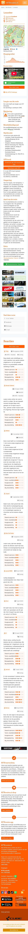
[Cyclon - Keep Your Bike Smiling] (8, 289)
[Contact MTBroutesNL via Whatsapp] (15, 876)
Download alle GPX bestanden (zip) (14, 163)
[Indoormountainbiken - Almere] (8, 278)
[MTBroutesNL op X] (9, 892)
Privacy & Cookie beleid (8, 882)
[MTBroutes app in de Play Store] (6, 904)
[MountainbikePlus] (8, 300)
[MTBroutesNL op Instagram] (5, 892)
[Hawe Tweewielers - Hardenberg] (20, 294)
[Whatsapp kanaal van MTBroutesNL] (15, 892)
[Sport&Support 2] (8, 305)
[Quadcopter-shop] (8, 283)
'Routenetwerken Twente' (11, 258)
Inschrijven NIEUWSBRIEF (8, 878)
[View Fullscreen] (5, 33)
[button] (13, 41)
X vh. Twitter (10, 318)
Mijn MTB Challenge (11, 92)
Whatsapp (8, 326)
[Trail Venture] (20, 305)
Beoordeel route (14, 87)
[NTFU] (8, 294)
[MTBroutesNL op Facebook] (2, 892)
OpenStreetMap (13, 46)
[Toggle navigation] (24, 2)
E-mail (8, 330)
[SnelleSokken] (20, 283)
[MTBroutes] (3, 3)
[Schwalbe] (20, 273)
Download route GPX (14, 168)
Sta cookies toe (14, 930)
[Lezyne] (14, 748)
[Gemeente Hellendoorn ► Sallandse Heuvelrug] (20, 278)
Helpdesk (9, 876)
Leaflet (6, 46)
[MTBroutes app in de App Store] (6, 899)
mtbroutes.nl (6, 47)
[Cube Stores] (8, 273)
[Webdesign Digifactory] (20, 904)
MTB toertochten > (7, 780)
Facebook (8, 322)
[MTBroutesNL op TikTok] (12, 892)
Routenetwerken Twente (14, 264)
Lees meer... (4, 864)
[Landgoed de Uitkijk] (20, 289)
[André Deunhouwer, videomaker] (20, 899)
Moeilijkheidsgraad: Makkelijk (11, 83)
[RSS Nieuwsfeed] (22, 892)
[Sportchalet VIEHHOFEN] (20, 300)
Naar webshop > (7, 810)
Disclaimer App (13, 880)
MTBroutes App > (7, 838)
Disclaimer (4, 880)
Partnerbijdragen (6, 884)
